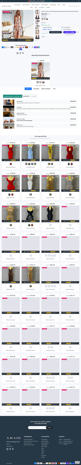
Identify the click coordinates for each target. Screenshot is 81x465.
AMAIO (10, 463)
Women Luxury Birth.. (50, 411)
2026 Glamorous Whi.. (30, 197)
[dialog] (72, 6)
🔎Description (36, 88)
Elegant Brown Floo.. (11, 289)
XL (48, 24)
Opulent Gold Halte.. (30, 289)
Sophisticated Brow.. (70, 289)
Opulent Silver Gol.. (50, 167)
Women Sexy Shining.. (50, 381)
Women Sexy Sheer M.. (11, 167)
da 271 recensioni (32, 96)
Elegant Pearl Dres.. (11, 411)
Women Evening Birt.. (70, 197)
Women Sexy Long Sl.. (10, 319)
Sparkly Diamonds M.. (30, 350)
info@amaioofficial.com (68, 441)
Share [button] (43, 36)
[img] (26, 96)
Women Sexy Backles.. (10, 350)
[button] (36, 40)
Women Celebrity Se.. (70, 411)
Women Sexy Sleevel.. (50, 319)
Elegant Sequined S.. (50, 258)
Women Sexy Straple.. (50, 289)
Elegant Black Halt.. (70, 228)
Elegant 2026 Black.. (50, 228)
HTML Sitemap (9, 446)
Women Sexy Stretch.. (10, 381)
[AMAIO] (6, 6)
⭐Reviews (28, 88)
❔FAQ (53, 88)
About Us (8, 444)
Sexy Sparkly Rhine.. (70, 350)
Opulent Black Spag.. (30, 228)
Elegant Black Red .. (11, 197)
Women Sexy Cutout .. (30, 258)
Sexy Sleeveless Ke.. (70, 167)
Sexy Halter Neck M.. (30, 167)
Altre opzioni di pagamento (69, 34)
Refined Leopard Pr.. (11, 258)
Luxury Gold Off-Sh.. (70, 258)
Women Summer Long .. (41, 85)
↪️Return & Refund (45, 88)
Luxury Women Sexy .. (50, 350)
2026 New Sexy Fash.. (10, 228)
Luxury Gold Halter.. (50, 197)
